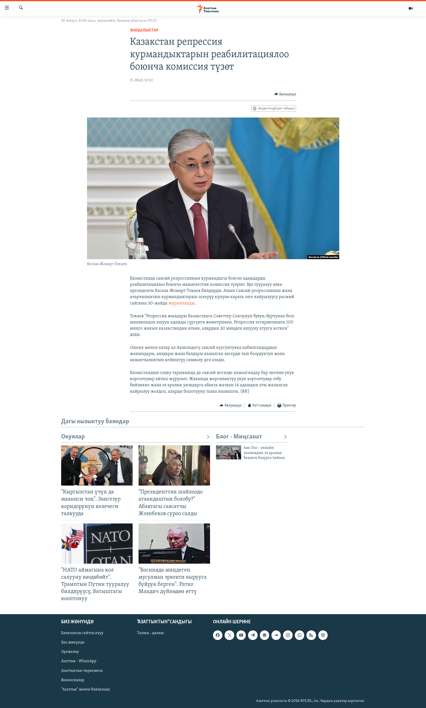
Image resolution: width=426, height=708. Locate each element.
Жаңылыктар (144, 30)
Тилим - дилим (150, 633)
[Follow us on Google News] (264, 635)
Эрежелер (70, 652)
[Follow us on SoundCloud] (276, 635)
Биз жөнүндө (72, 642)
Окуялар (73, 437)
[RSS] (311, 635)
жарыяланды (181, 303)
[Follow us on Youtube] (241, 635)
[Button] (285, 94)
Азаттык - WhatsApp (78, 661)
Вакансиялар (72, 680)
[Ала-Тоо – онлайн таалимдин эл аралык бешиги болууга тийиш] (228, 452)
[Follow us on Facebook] (217, 635)
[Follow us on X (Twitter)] (229, 635)
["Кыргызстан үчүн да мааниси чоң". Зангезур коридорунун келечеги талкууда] (97, 465)
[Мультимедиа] (410, 8)
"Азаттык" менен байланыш (85, 689)
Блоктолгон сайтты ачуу (82, 633)
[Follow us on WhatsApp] (299, 635)
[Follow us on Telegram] (252, 635)
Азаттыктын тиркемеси (82, 671)
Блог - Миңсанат (239, 437)
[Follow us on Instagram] (287, 635)
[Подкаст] (323, 635)
